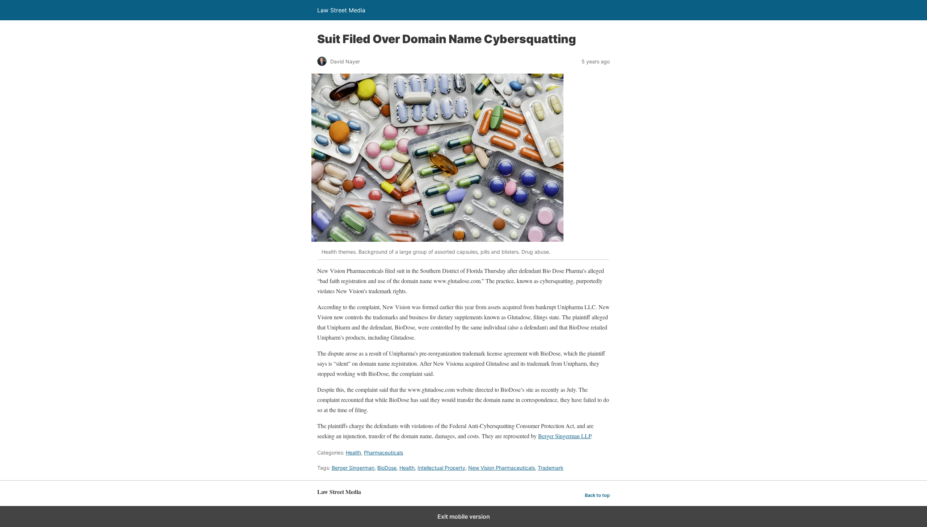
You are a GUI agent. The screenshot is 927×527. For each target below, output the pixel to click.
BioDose (387, 468)
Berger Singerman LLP (564, 436)
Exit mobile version (463, 516)
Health (353, 452)
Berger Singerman (353, 468)
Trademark (550, 468)
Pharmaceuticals (383, 452)
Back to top (597, 495)
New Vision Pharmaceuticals (501, 468)
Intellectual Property (441, 468)
